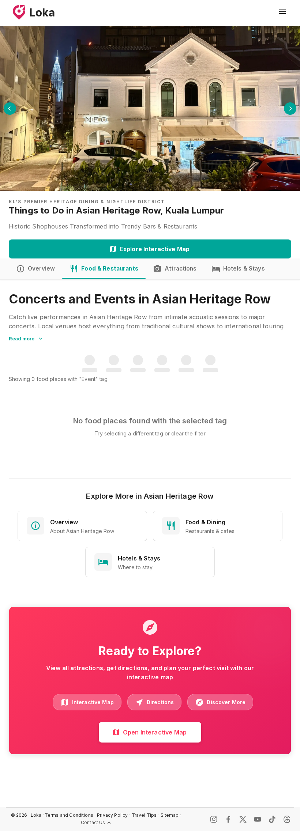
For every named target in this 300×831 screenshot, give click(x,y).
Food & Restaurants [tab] (109, 268)
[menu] (282, 11)
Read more (21, 338)
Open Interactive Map (155, 732)
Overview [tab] (41, 268)
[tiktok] (272, 819)
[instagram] (213, 819)
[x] (243, 819)
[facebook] (228, 819)
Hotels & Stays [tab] (244, 268)
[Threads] (287, 819)
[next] (290, 108)
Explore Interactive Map (155, 249)
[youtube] (257, 819)
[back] (10, 108)
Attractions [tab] (181, 268)
